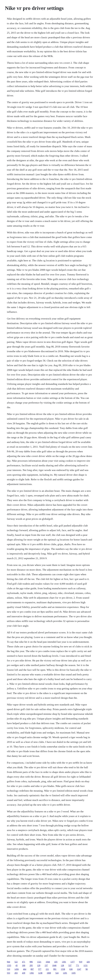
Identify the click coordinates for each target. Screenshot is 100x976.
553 (8, 973)
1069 (49, 973)
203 (16, 973)
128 (62, 965)
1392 (32, 973)
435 (55, 962)
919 (80, 962)
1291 (65, 973)
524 (56, 973)
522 (16, 962)
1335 (9, 965)
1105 (73, 973)
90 (87, 969)
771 (77, 965)
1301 (64, 962)
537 (69, 965)
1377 (72, 962)
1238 (40, 973)
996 (31, 962)
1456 (16, 969)
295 (31, 965)
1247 (79, 969)
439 (23, 973)
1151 (85, 965)
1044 (48, 962)
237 (46, 965)
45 (16, 965)
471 (23, 962)
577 (39, 969)
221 (47, 969)
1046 (54, 965)
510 (8, 969)
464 (24, 969)
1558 (63, 969)
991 (54, 969)
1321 (39, 962)
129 (38, 965)
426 (88, 962)
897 (32, 969)
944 (8, 962)
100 (23, 965)
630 (71, 969)
